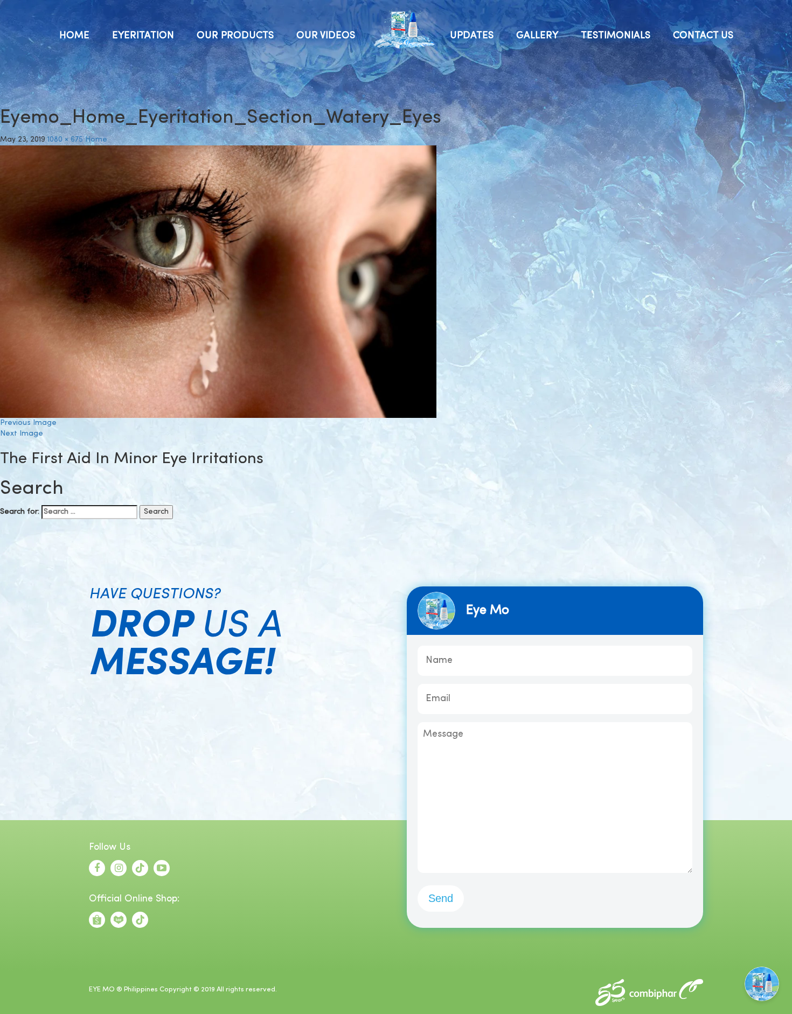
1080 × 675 (65, 140)
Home (96, 140)
